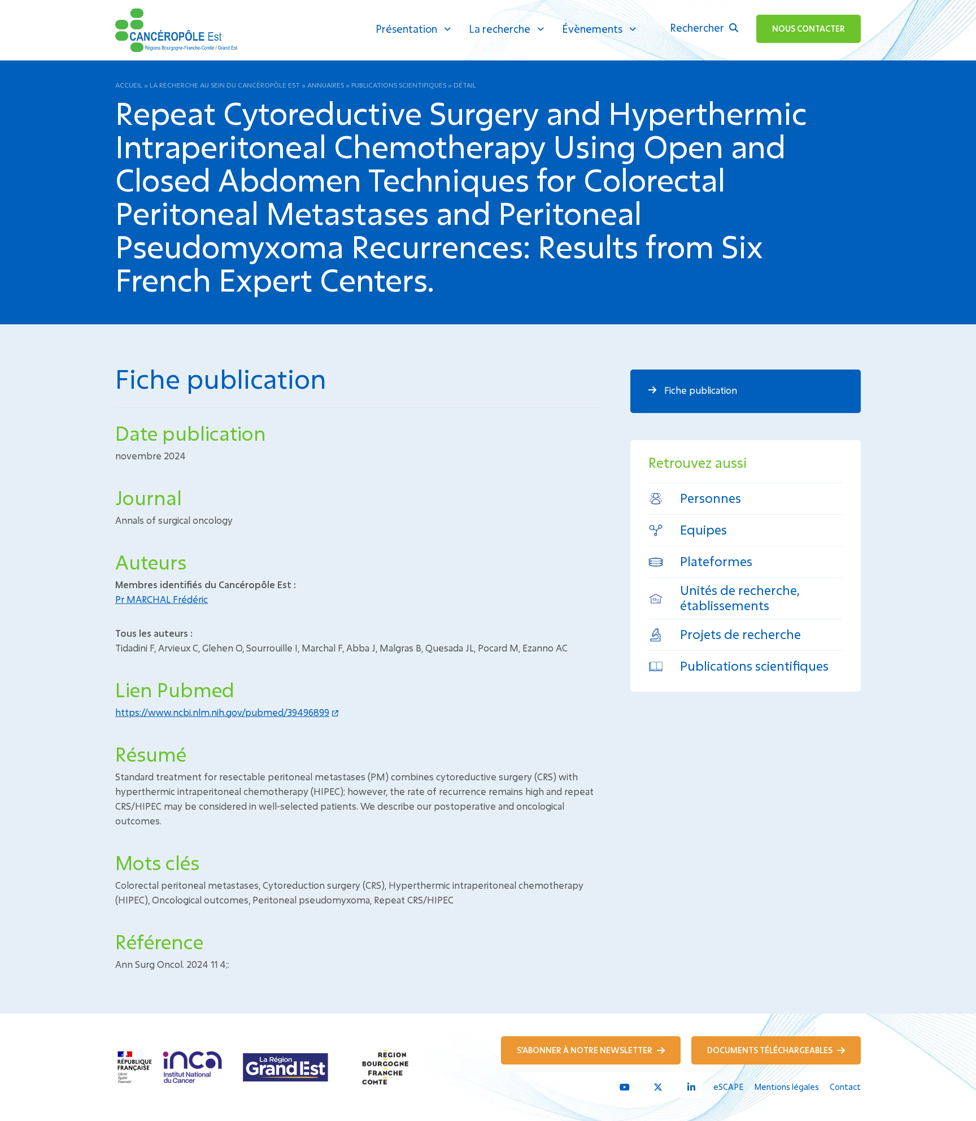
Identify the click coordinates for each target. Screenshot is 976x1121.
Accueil (128, 84)
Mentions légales (786, 1086)
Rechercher (698, 27)
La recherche (499, 29)
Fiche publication (699, 390)
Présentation (406, 29)
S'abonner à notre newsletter (585, 1050)
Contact (845, 1086)
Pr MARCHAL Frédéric (161, 599)
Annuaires (325, 84)
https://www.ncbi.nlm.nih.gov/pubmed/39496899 (222, 712)
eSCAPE (728, 1086)
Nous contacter (808, 28)
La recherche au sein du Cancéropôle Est (225, 84)
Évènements (592, 29)
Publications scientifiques (398, 84)
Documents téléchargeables (770, 1050)
